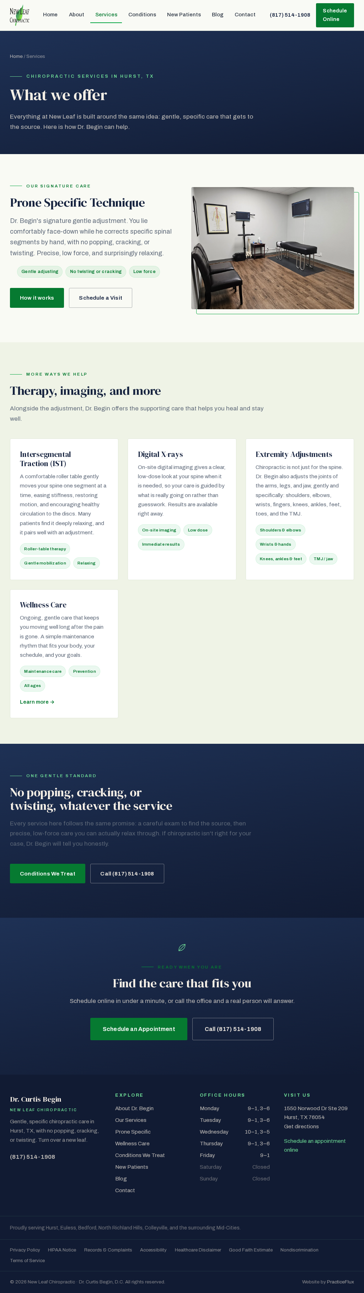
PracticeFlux (340, 1281)
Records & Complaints (108, 1250)
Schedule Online (335, 15)
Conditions (142, 14)
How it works (37, 298)
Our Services (130, 1120)
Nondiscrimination (299, 1250)
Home (50, 14)
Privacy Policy (25, 1250)
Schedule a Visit (100, 298)
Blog (218, 14)
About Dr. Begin (134, 1108)
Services (106, 14)
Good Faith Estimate (251, 1250)
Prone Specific (133, 1132)
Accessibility (153, 1250)
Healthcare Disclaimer (198, 1250)
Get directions (301, 1126)
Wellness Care (132, 1143)
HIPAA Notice (62, 1250)
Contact (245, 14)
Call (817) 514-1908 (127, 874)
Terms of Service (27, 1260)
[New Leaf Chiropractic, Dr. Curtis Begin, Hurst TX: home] (19, 15)
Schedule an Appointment (139, 1029)
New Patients (184, 14)
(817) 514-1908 (290, 15)
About (76, 14)
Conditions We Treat (47, 874)
